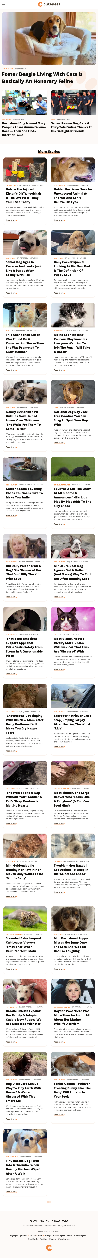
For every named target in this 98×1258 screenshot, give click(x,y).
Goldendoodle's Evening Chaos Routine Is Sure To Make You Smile (24, 493)
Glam (40, 1235)
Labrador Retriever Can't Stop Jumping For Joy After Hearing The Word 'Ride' (72, 722)
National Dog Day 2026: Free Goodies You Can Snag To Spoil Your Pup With (71, 418)
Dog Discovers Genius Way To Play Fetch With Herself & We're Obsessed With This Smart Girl (23, 1092)
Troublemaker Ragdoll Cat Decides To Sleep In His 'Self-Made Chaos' (71, 869)
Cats (7, 331)
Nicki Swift (33, 1239)
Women (52, 1239)
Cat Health (10, 185)
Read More (11, 220)
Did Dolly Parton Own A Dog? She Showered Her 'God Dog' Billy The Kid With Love (23, 572)
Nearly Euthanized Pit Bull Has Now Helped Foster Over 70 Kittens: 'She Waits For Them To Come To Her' (23, 420)
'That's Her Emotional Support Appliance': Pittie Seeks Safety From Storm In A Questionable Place (24, 647)
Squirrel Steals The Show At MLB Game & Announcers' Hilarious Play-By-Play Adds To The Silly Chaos (72, 497)
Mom (69, 1235)
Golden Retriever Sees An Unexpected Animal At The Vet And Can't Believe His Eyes (73, 195)
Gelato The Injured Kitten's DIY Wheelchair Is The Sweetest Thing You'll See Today (23, 195)
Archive (44, 1220)
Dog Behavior (7, 69)
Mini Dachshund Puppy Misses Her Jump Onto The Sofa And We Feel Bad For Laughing (71, 944)
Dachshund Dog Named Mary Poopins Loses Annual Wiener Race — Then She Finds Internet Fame (24, 129)
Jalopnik (24, 1235)
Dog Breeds (6, 119)
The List (43, 1239)
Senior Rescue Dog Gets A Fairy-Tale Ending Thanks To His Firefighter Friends (72, 127)
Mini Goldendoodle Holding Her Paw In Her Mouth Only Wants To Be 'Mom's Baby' (24, 871)
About (33, 1220)
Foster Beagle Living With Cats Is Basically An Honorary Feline (42, 77)
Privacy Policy (60, 1220)
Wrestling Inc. (64, 1239)
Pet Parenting (11, 562)
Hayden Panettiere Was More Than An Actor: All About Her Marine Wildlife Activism (72, 1017)
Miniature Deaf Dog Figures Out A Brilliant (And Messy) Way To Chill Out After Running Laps (72, 572)
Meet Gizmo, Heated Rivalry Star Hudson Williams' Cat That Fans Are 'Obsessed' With (71, 645)
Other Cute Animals (62, 485)
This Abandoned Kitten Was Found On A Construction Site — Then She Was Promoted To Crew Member (25, 343)
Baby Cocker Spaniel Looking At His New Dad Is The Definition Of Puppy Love (72, 268)
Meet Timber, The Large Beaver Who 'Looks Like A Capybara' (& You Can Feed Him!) (72, 799)
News (56, 408)
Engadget (14, 1235)
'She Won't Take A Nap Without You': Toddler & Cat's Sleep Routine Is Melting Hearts (24, 799)
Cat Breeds (58, 861)
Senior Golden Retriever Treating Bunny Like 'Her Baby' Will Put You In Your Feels (72, 1090)
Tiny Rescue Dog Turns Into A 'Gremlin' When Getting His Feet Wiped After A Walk (23, 1167)
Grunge (48, 1235)
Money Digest (80, 1235)
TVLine (33, 1235)
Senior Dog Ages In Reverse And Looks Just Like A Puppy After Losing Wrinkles (23, 268)
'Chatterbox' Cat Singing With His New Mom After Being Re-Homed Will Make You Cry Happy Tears (25, 724)
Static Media (35, 1225)
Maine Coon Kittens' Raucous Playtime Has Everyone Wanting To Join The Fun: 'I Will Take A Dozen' (72, 343)
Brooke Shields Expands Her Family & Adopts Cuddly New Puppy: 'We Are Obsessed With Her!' (24, 1017)
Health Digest (59, 1235)
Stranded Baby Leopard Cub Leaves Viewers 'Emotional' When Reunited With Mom (23, 944)
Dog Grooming (12, 1157)
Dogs (53, 119)
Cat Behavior (59, 331)
